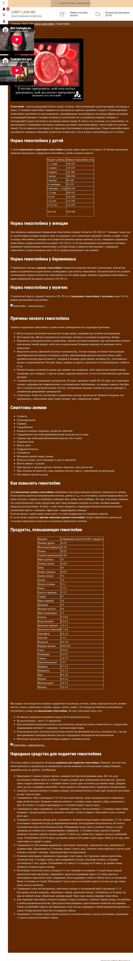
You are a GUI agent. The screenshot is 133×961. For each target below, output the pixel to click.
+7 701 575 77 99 (65, 3)
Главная (15, 23)
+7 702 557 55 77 (82, 3)
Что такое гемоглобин (42, 23)
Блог (25, 23)
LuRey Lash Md (23, 12)
